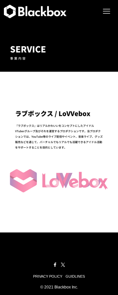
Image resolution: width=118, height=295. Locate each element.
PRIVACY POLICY (47, 276)
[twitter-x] (63, 265)
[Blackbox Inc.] (35, 11)
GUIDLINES (75, 276)
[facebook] (55, 265)
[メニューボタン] (106, 11)
